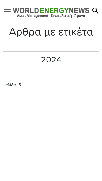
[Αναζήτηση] (95, 10)
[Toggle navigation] (9, 12)
